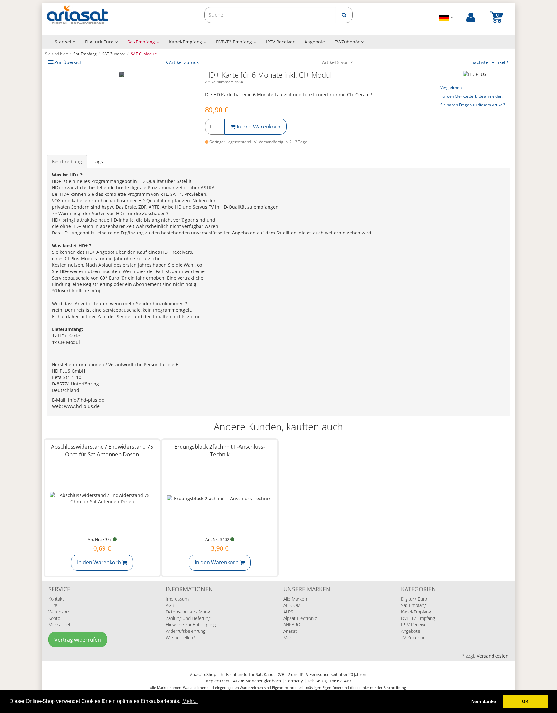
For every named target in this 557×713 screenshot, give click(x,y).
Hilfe (52, 605)
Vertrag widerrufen (77, 639)
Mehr (288, 637)
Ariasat (290, 631)
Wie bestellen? (180, 637)
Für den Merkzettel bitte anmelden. (471, 96)
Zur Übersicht (69, 62)
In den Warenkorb (257, 126)
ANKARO (291, 625)
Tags (98, 161)
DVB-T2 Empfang (234, 42)
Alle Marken (295, 599)
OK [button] (525, 701)
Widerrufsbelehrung (185, 631)
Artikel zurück (184, 62)
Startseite (65, 42)
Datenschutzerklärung (188, 612)
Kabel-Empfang (186, 42)
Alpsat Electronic (300, 618)
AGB (170, 605)
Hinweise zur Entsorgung (191, 625)
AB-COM (292, 605)
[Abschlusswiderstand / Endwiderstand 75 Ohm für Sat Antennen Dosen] (102, 498)
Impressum (177, 599)
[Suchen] (344, 15)
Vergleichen (451, 87)
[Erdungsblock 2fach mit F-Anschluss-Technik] (219, 498)
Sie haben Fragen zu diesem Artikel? (472, 105)
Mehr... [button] (190, 701)
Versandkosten (493, 656)
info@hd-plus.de (86, 400)
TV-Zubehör (348, 42)
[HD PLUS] (474, 74)
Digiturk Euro (100, 42)
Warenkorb (59, 612)
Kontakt (56, 599)
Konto (54, 618)
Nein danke (483, 701)
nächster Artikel (489, 62)
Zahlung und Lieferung (188, 618)
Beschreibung (67, 161)
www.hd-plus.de (82, 406)
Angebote (314, 42)
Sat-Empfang (141, 42)
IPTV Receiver (280, 42)
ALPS (288, 612)
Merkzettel (59, 625)
